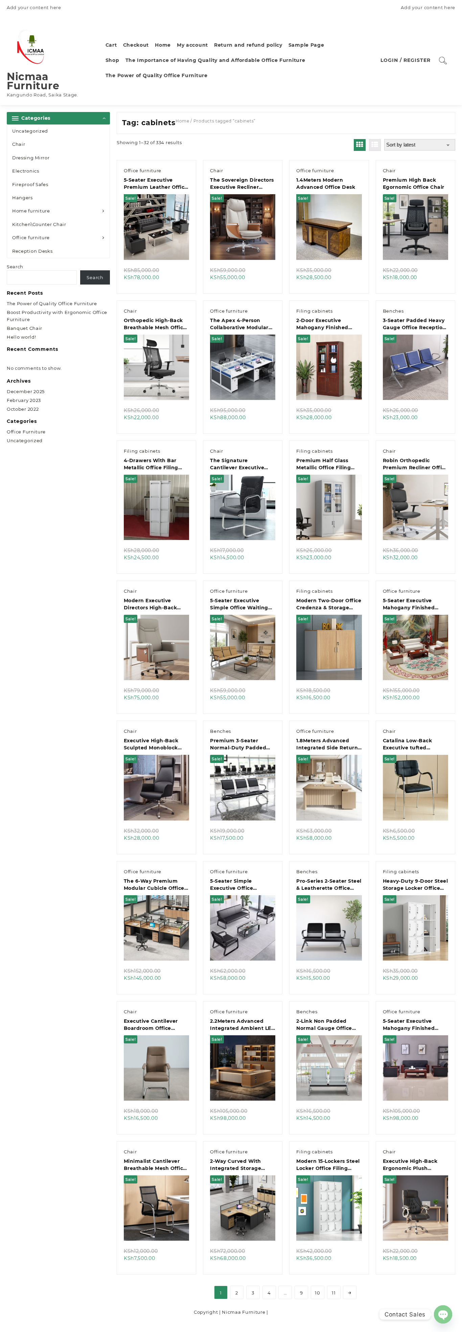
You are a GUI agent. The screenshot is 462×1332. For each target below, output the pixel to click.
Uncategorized (30, 131)
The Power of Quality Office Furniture (52, 303)
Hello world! (21, 337)
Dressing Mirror (31, 157)
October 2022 (23, 409)
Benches (393, 311)
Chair (18, 144)
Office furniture (31, 237)
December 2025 (26, 391)
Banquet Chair (24, 328)
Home (182, 120)
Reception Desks (32, 251)
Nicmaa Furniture (33, 81)
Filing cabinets (314, 311)
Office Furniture (26, 431)
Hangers (22, 197)
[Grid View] (360, 145)
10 (317, 1292)
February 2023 (24, 400)
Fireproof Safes (30, 184)
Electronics (25, 171)
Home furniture (31, 210)
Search (15, 266)
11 (334, 1292)
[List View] (375, 145)
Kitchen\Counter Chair (39, 224)
